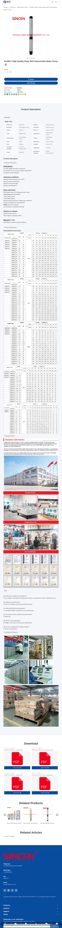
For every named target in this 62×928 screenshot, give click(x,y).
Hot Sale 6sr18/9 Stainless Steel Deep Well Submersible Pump (47, 823)
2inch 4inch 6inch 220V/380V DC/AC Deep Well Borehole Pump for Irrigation (14, 823)
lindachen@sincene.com (9, 884)
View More (16, 767)
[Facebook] (4, 890)
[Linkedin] (8, 890)
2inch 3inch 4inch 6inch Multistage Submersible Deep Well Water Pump (31, 823)
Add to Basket (31, 83)
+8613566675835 (7, 872)
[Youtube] (16, 890)
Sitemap (53, 896)
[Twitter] (12, 890)
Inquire (32, 79)
